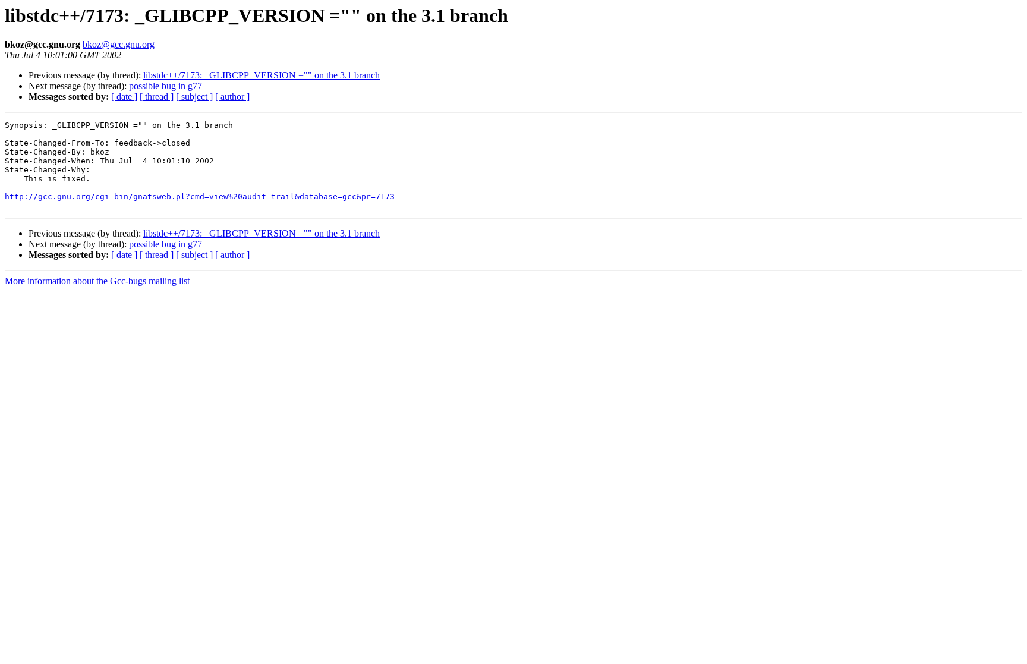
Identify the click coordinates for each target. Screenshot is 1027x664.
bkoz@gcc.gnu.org (119, 44)
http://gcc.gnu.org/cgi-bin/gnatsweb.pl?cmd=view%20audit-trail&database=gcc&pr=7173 (200, 196)
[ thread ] (157, 97)
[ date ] (124, 97)
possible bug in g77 (165, 86)
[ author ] (232, 97)
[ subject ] (194, 97)
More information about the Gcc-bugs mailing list (97, 281)
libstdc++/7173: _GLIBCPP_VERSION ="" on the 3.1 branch (261, 75)
